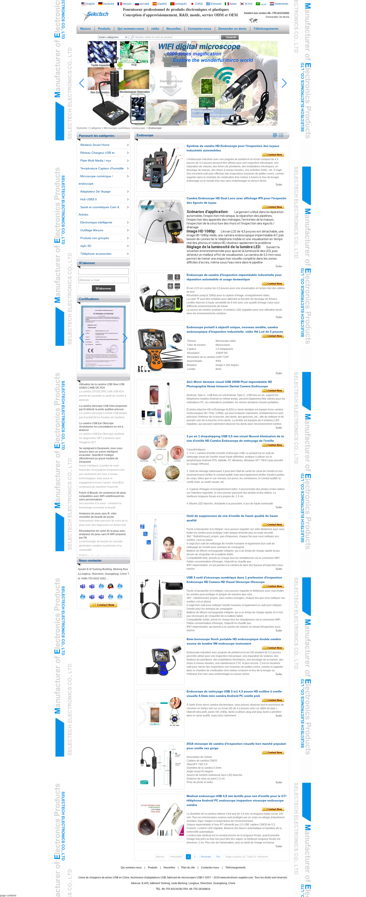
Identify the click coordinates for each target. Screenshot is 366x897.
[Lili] (119, 596)
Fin (218, 856)
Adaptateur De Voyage (95, 191)
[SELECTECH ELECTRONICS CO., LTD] (96, 21)
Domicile (82, 128)
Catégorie (95, 128)
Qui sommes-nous (131, 28)
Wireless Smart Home (95, 145)
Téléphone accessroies (95, 253)
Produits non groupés (94, 238)
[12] (119, 586)
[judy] (92, 596)
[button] (176, 122)
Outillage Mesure (91, 230)
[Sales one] (101, 586)
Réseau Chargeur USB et (97, 152)
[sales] (101, 596)
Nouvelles (173, 28)
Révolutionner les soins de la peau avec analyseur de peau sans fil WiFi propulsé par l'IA (102, 522)
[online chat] (82, 586)
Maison (85, 28)
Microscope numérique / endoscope (124, 128)
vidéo (155, 28)
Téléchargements (266, 28)
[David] (92, 586)
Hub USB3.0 (88, 199)
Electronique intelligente (96, 222)
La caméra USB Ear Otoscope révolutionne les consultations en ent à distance (101, 414)
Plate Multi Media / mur (95, 160)
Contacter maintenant (103, 605)
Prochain (206, 856)
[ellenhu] (110, 586)
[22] (82, 596)
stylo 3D (85, 246)
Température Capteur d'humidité (102, 168)
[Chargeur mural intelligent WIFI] (183, 124)
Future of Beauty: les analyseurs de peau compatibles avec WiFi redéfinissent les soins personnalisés (102, 484)
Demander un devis (277, 16)
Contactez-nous (199, 28)
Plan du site (188, 867)
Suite (279, 184)
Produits (104, 28)
